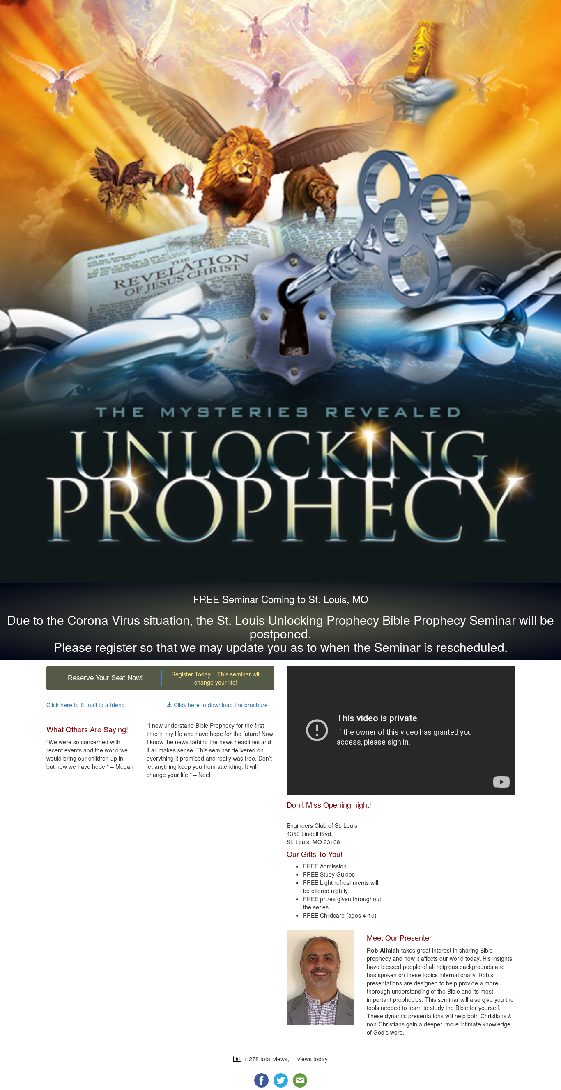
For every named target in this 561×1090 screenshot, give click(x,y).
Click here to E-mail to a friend (85, 705)
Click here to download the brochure (220, 705)
